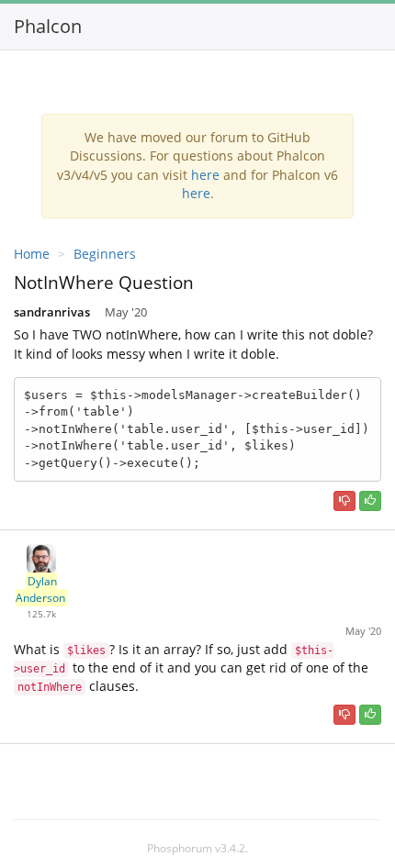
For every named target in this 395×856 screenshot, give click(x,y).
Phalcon (48, 26)
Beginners (104, 253)
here (205, 174)
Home (32, 253)
